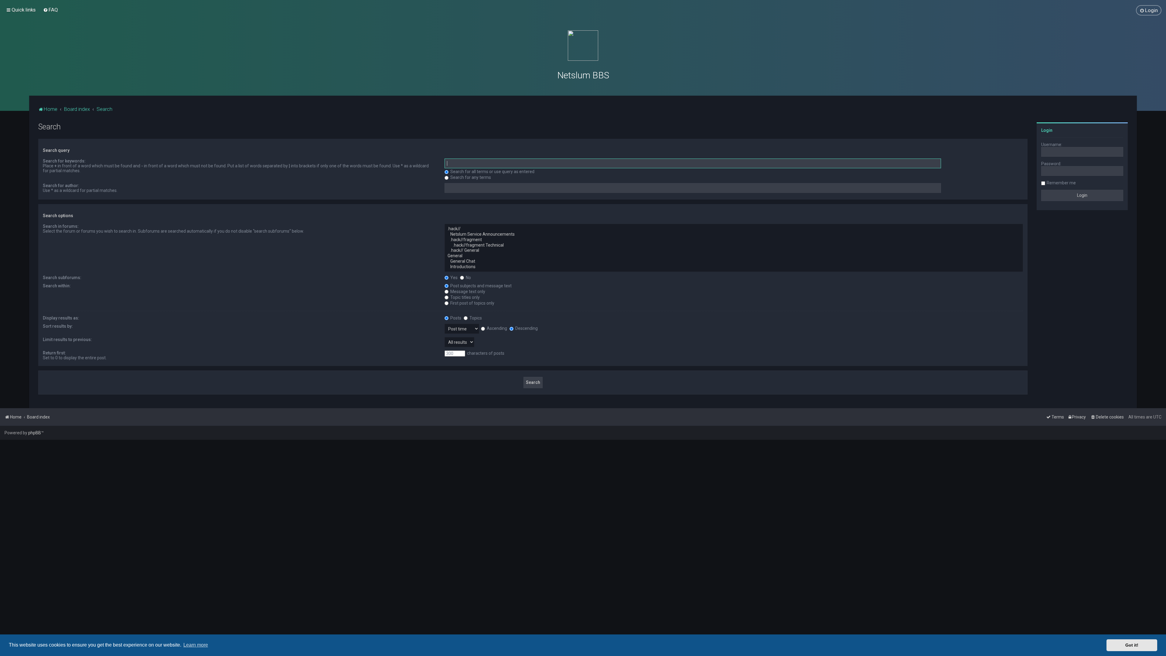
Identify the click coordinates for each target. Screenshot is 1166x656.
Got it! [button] (1131, 645)
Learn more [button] (195, 644)
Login (1046, 130)
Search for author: (61, 185)
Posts (455, 318)
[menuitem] (51, 9)
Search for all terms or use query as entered (491, 171)
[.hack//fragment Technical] (734, 245)
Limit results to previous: (67, 339)
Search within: (57, 285)
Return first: (54, 352)
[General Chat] (734, 261)
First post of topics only (471, 303)
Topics (475, 318)
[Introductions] (734, 267)
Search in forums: (61, 226)
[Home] (583, 45)
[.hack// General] (734, 250)
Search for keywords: (64, 161)
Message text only (467, 291)
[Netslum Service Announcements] (734, 234)
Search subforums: (62, 277)
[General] (734, 256)
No (468, 277)
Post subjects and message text (480, 285)
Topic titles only (464, 297)
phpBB (34, 432)
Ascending (496, 328)
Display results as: (61, 318)
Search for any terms (470, 177)
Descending (526, 328)
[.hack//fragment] (734, 240)
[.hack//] (734, 229)
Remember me (1061, 182)
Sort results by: (58, 326)
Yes (453, 277)
